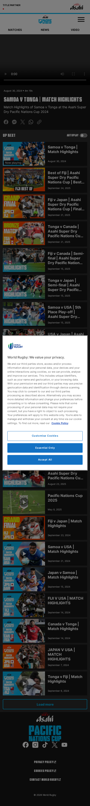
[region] (45, 402)
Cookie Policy (59, 423)
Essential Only (45, 447)
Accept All (45, 459)
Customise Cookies (45, 435)
